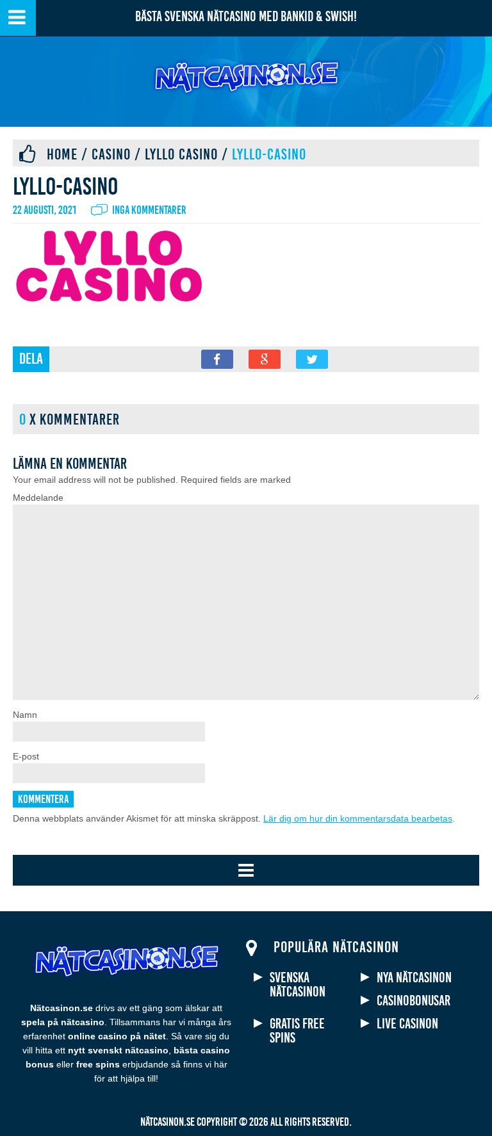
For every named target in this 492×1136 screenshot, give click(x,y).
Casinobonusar (413, 1001)
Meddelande (38, 497)
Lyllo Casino (181, 154)
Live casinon (407, 1024)
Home (62, 154)
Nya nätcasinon (414, 978)
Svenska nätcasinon (297, 985)
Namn (25, 715)
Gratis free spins (297, 1031)
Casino (111, 154)
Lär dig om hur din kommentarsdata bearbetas (357, 818)
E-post (26, 756)
